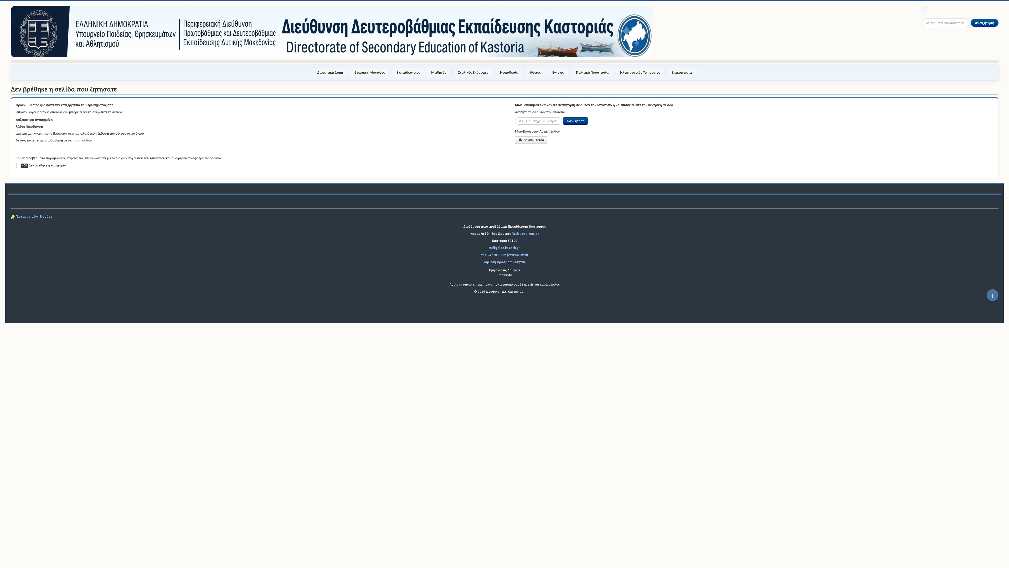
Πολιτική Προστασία (592, 72)
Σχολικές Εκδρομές (473, 72)
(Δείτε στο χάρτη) (525, 234)
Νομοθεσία (509, 72)
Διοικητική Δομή (330, 72)
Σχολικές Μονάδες (369, 72)
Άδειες (535, 72)
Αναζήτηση (984, 22)
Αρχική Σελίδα (533, 140)
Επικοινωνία (682, 72)
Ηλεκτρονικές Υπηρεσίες (640, 72)
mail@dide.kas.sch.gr (504, 248)
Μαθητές (438, 72)
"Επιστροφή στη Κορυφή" (992, 297)
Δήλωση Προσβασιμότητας (505, 262)
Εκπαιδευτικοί (408, 72)
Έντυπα (558, 72)
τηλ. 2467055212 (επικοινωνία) (504, 255)
